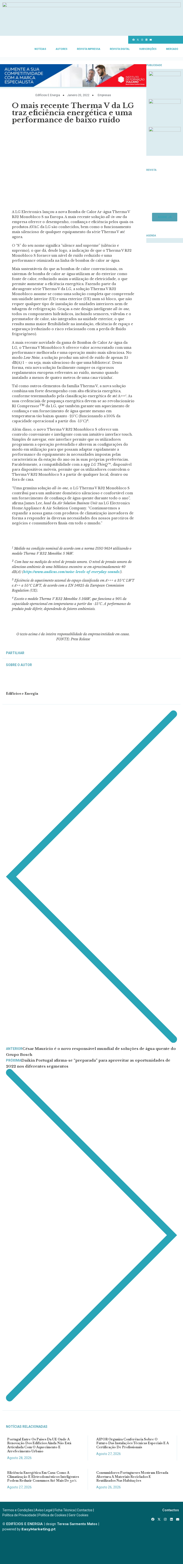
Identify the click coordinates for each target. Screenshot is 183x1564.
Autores (61, 49)
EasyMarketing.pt (38, 1529)
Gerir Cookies (78, 1515)
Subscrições (148, 49)
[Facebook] (133, 40)
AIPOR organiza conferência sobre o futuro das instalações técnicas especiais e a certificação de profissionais (132, 1443)
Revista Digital (120, 49)
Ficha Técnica (65, 1510)
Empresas (104, 95)
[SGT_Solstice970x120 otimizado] (91, 5)
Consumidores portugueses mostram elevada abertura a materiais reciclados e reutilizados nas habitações (132, 1476)
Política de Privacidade (19, 1515)
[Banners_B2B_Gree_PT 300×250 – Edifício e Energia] (165, 130)
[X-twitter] (138, 40)
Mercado (172, 49)
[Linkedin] (146, 40)
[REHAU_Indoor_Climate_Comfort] (165, 102)
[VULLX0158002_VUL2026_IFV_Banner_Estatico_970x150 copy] (73, 85)
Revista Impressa (88, 49)
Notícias (40, 49)
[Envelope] (150, 40)
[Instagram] (142, 40)
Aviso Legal (43, 1510)
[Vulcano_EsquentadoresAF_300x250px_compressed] (165, 74)
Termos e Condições (17, 1510)
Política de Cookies (52, 1515)
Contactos (84, 1510)
